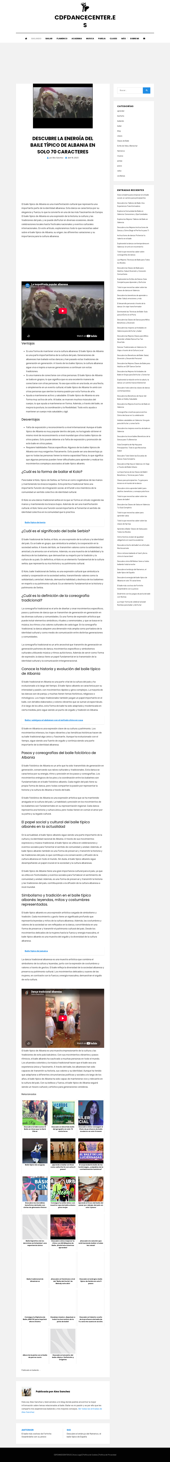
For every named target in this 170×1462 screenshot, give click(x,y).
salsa (119, 171)
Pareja (102, 38)
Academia (77, 38)
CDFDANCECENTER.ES (85, 21)
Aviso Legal (77, 1455)
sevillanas (121, 176)
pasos (119, 166)
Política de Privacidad (107, 1455)
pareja (119, 161)
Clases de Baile (123, 141)
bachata (120, 116)
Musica (90, 38)
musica (120, 156)
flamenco (121, 151)
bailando (35, 1370)
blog (119, 131)
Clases (113, 38)
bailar (119, 126)
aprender (120, 111)
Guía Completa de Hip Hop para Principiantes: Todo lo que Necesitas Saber (131, 448)
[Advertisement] (85, 61)
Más (123, 38)
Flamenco (62, 38)
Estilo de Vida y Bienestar (127, 146)
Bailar (49, 38)
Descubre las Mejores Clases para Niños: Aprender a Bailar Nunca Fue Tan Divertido (133, 339)
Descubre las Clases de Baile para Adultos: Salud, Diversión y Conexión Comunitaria (131, 271)
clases (119, 136)
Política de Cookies (90, 1455)
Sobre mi (134, 38)
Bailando (36, 38)
